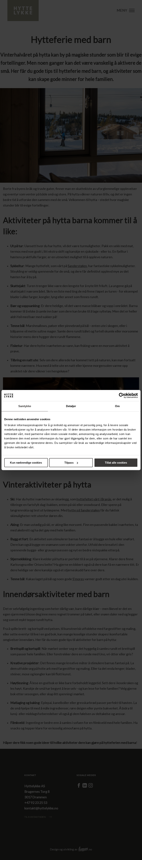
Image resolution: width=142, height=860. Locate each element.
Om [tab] (117, 406)
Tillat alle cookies (116, 462)
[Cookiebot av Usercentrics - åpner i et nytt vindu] (121, 395)
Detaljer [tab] (71, 406)
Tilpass (69, 462)
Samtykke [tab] (24, 406)
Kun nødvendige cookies (26, 462)
